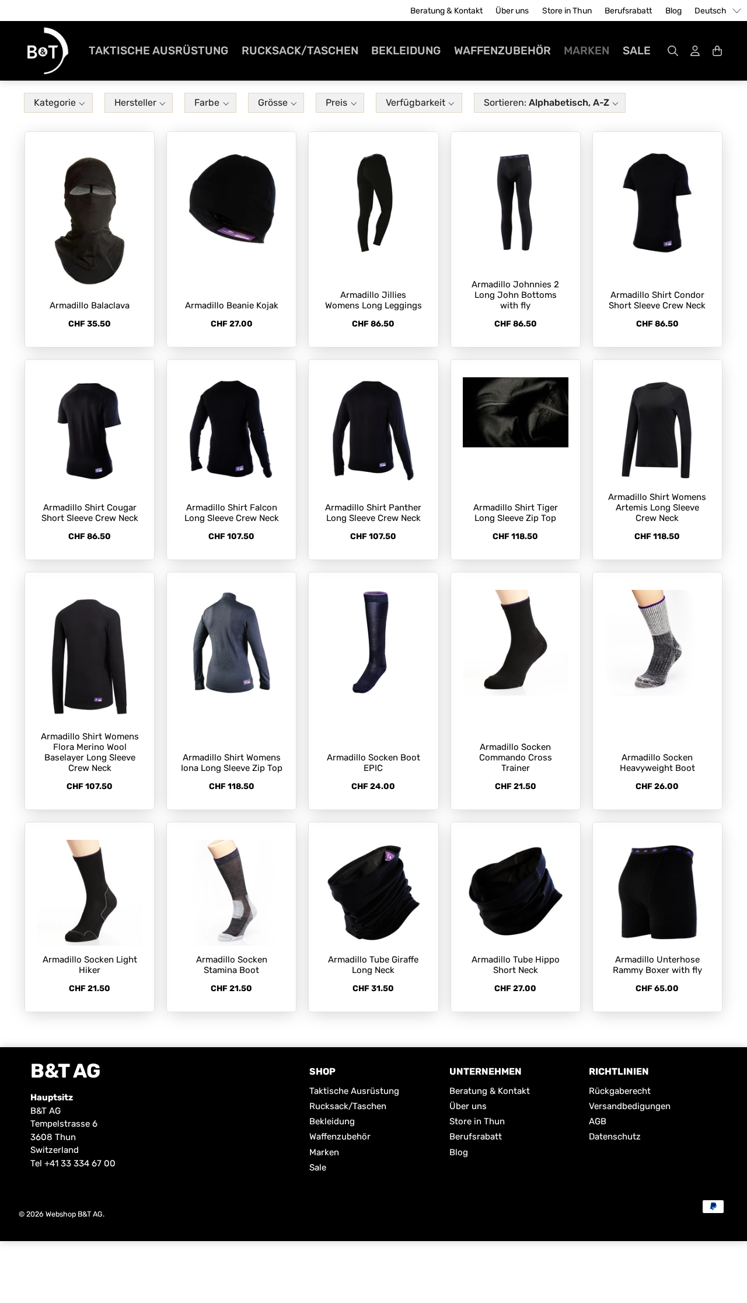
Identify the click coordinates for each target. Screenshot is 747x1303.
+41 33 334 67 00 (80, 1163)
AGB (597, 1121)
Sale (637, 50)
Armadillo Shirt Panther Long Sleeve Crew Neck (373, 512)
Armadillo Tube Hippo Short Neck (516, 964)
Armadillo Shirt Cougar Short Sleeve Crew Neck (89, 512)
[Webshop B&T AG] (48, 50)
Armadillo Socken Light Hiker (90, 964)
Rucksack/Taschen (300, 50)
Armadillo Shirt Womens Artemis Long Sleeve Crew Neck (657, 507)
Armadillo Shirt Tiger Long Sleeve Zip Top (515, 512)
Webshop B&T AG (74, 1214)
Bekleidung (406, 50)
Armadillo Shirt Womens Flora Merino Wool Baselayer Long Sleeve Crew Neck (90, 752)
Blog (673, 11)
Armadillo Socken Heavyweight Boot (657, 762)
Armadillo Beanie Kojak (231, 305)
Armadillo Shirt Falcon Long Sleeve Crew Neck (231, 512)
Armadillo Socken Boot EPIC (373, 762)
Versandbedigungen (630, 1106)
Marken (586, 50)
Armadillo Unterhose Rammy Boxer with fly (657, 964)
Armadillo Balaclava (90, 305)
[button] (58, 104)
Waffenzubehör (502, 50)
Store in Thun (567, 11)
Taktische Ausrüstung (158, 50)
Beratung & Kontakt (446, 11)
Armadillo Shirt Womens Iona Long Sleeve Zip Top (231, 762)
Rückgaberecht (620, 1091)
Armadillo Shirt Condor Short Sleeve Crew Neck (657, 300)
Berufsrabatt (628, 11)
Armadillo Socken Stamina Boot (231, 964)
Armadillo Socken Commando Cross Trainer (515, 757)
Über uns (512, 11)
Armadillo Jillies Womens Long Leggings (373, 300)
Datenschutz (615, 1136)
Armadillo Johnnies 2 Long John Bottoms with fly (515, 295)
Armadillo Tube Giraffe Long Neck (373, 964)
